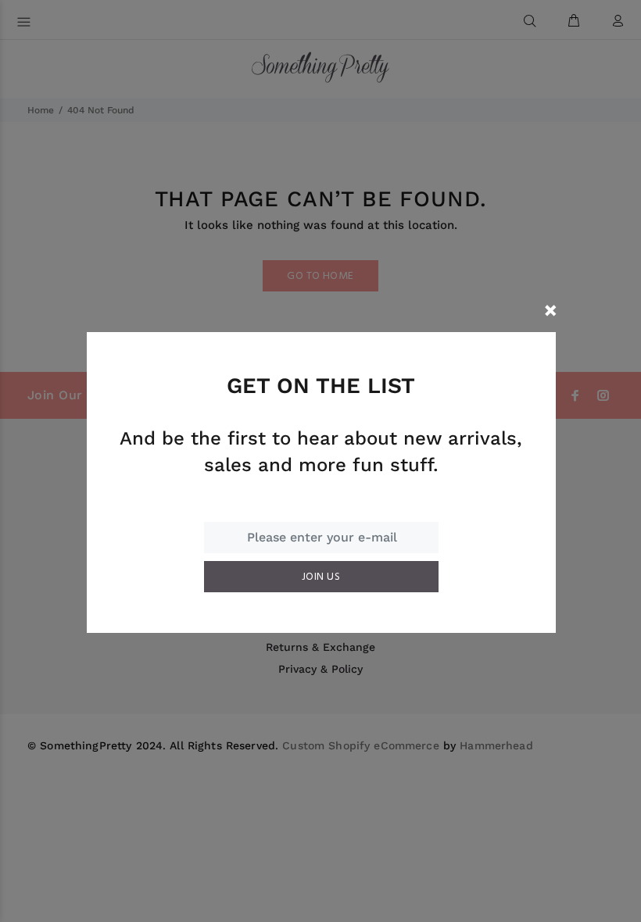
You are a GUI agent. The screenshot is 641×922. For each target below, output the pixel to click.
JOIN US (321, 577)
